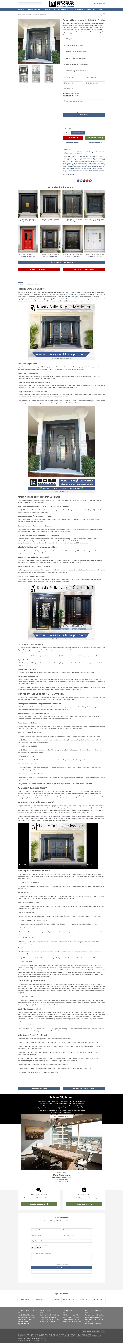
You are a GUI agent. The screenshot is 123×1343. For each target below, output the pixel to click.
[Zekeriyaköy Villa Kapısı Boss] (28, 204)
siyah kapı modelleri (91, 168)
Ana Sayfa (21, 9)
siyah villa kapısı (78, 170)
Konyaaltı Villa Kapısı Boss (95, 256)
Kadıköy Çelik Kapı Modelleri (92, 1335)
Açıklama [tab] (20, 284)
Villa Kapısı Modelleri (33, 9)
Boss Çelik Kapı (70, 174)
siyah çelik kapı (82, 168)
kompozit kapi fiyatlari (73, 166)
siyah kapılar (71, 170)
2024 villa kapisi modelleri (86, 159)
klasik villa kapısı (95, 165)
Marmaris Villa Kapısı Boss (50, 256)
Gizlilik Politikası (85, 1337)
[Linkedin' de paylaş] (90, 180)
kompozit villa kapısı (97, 166)
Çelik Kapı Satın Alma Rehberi (39, 1334)
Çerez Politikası (97, 1337)
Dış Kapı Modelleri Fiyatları (75, 152)
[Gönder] (40, 3)
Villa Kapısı (66, 1315)
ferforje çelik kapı (89, 163)
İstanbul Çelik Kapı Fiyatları (40, 1335)
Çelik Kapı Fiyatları (23, 1334)
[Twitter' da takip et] (22, 1324)
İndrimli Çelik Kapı (51, 1317)
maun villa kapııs (73, 168)
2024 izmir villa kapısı (78, 158)
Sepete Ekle (78, 133)
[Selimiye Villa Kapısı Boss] (72, 204)
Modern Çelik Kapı (49, 1321)
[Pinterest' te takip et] (28, 1324)
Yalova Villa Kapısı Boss (50, 221)
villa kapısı (95, 170)
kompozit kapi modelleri (85, 166)
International (79, 9)
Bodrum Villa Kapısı (73, 1337)
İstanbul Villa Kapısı (49, 9)
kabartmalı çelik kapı (86, 165)
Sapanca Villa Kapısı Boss (95, 221)
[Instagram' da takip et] (19, 1324)
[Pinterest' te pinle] (87, 180)
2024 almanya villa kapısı (85, 156)
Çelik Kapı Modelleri (65, 9)
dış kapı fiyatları (71, 163)
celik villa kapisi (94, 161)
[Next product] (100, 14)
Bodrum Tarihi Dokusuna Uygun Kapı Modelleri (52, 1337)
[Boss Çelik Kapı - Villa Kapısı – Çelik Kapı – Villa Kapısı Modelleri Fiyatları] (61, 4)
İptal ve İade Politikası (39, 1338)
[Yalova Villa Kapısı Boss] (50, 204)
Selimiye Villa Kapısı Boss (72, 221)
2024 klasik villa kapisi (89, 158)
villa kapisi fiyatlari (87, 170)
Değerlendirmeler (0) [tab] (32, 284)
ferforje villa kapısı (75, 165)
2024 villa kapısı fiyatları (75, 161)
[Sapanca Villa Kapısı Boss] (94, 204)
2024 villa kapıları (97, 159)
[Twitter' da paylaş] (81, 180)
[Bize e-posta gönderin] (25, 1324)
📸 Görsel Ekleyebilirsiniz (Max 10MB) (71, 93)
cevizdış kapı (102, 161)
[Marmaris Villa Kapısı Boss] (50, 239)
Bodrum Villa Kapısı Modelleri (27, 1337)
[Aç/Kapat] (64, 39)
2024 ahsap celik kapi (72, 156)
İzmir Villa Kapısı (77, 1335)
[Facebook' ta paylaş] (78, 180)
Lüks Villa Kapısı (68, 1319)
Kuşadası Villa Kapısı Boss (72, 256)
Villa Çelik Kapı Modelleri (57, 1334)
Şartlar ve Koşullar (24, 1338)
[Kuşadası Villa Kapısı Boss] (72, 239)
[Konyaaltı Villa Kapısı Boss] (94, 239)
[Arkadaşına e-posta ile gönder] (84, 180)
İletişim (99, 9)
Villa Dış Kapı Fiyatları (72, 1334)
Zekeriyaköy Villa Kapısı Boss (28, 221)
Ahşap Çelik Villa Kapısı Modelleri (39, 14)
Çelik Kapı (45, 1340)
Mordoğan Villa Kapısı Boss (28, 256)
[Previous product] (104, 14)
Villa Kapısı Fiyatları (75, 1321)
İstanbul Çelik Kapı (45, 1319)
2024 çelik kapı (95, 156)
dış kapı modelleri (80, 163)
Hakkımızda (90, 9)
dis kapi (65, 163)
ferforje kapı (97, 163)
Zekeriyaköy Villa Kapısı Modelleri (60, 1335)
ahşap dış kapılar (85, 161)
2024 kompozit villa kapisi (73, 159)
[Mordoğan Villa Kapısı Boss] (28, 239)
